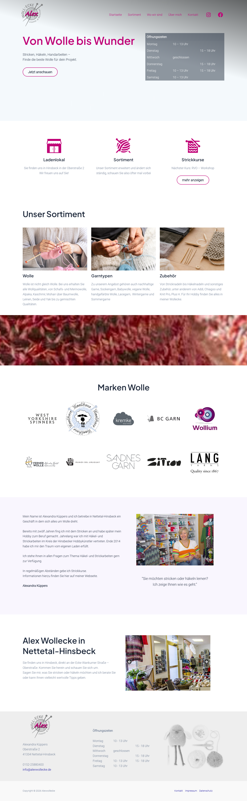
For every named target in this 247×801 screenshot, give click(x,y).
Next (206, 662)
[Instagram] (208, 15)
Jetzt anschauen (40, 72)
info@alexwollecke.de (37, 769)
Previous (129, 662)
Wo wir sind (154, 14)
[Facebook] (220, 15)
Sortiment (134, 14)
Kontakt (193, 14)
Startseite (115, 14)
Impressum (191, 790)
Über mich (175, 14)
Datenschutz (206, 790)
